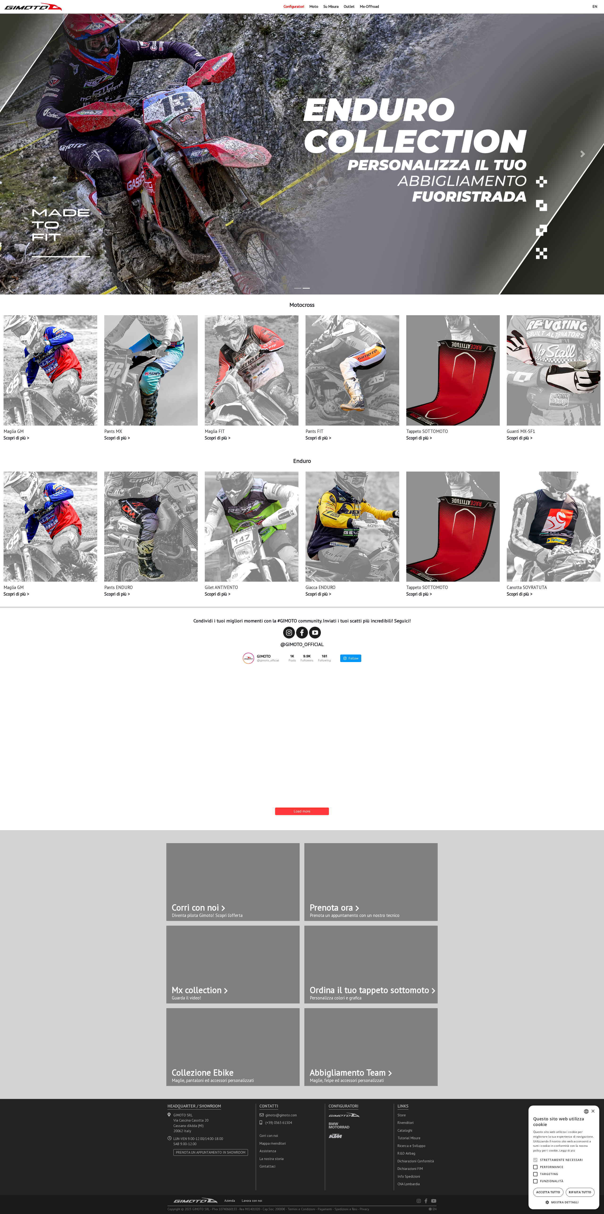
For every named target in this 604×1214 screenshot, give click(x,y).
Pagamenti (325, 1209)
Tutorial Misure (409, 1138)
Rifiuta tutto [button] (580, 1192)
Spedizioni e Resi (346, 1209)
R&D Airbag (406, 1153)
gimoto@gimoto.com (281, 1115)
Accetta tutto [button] (548, 1192)
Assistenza (268, 1151)
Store (402, 1115)
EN (594, 6)
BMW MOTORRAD (339, 1125)
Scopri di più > (16, 438)
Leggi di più (567, 1150)
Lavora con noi (252, 1200)
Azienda (229, 1200)
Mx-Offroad (369, 6)
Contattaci (267, 1166)
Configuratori (294, 6)
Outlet (349, 6)
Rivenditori (406, 1122)
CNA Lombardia (409, 1184)
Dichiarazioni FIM (410, 1168)
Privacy (364, 1209)
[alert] (563, 1157)
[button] (21, 154)
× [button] (593, 1111)
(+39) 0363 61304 (278, 1122)
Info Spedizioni (409, 1176)
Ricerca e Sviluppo (411, 1146)
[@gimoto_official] (248, 658)
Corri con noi (269, 1135)
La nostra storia (272, 1158)
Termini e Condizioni (301, 1209)
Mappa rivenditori (273, 1143)
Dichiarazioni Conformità (416, 1161)
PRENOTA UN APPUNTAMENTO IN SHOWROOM (210, 1152)
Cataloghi (405, 1130)
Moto (313, 6)
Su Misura (331, 6)
